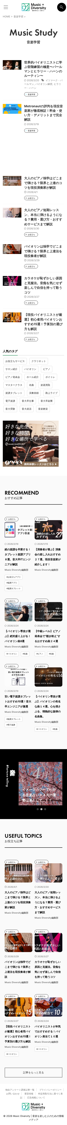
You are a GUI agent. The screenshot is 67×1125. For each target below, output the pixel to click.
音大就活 (26, 408)
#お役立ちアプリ (14, 577)
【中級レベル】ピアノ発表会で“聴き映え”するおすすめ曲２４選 (48, 636)
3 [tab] (45, 809)
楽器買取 (45, 384)
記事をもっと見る (33, 1072)
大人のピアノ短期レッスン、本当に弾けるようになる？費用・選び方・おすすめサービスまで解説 (48, 902)
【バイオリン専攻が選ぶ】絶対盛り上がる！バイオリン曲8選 (18, 636)
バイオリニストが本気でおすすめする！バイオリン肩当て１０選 (48, 1031)
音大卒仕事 (28, 400)
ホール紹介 (33, 376)
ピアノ (46, 369)
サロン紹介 (11, 369)
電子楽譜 (10, 400)
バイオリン (30, 369)
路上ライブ (51, 392)
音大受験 (10, 408)
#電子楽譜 (11, 725)
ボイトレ (50, 376)
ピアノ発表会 (12, 376)
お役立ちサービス (15, 361)
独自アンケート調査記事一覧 (19, 1089)
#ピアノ (39, 654)
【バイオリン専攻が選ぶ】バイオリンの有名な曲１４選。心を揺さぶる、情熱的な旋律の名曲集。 (48, 706)
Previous (22, 780)
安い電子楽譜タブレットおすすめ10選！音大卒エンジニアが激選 (18, 701)
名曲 (31, 384)
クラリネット (38, 361)
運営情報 (28, 1093)
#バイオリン (12, 654)
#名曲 (25, 654)
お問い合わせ (13, 1093)
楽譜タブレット (13, 392)
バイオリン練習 (43, 83)
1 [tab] (38, 809)
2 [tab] (41, 809)
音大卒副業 (47, 400)
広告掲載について (36, 1097)
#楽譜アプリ (12, 583)
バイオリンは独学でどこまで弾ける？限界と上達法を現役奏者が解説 (43, 251)
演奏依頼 (34, 392)
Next (58, 780)
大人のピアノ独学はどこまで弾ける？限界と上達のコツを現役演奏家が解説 (43, 182)
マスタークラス (13, 384)
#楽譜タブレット (14, 588)
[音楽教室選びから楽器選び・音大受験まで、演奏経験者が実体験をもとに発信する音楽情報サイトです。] (34, 7)
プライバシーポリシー (50, 1089)
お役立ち (31, 198)
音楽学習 (31, 94)
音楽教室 (43, 408)
